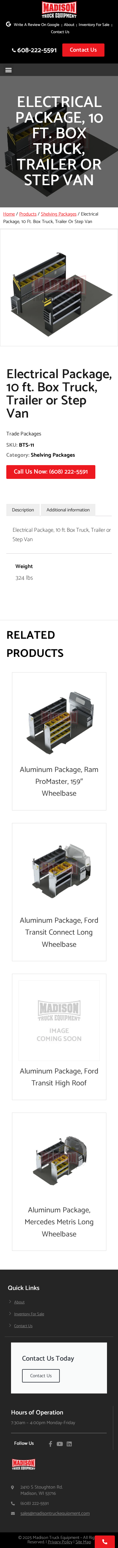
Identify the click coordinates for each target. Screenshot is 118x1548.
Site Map (83, 1542)
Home (9, 214)
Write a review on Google (36, 25)
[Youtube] (60, 1444)
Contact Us (60, 32)
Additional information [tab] (68, 510)
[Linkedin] (69, 1444)
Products (28, 214)
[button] (8, 69)
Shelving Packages (58, 214)
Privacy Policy (60, 1542)
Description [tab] (23, 510)
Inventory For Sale (94, 25)
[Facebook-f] (50, 1444)
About (69, 25)
